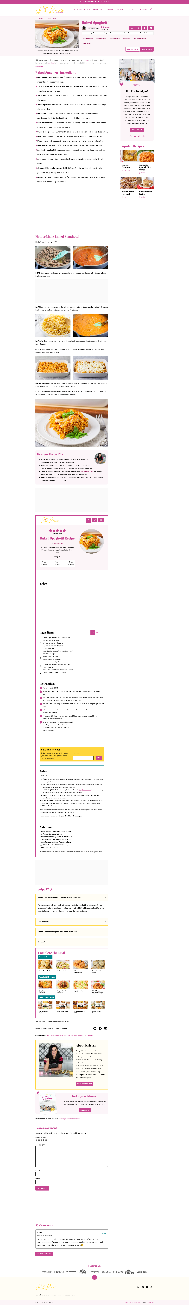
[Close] (111, 624)
